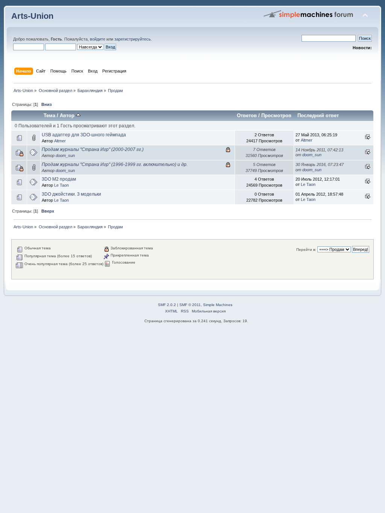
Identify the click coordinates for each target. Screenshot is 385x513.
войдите (97, 39)
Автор (68, 115)
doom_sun (65, 155)
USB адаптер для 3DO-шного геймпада (84, 134)
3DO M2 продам (59, 179)
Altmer (60, 141)
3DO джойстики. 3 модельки (71, 194)
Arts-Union (32, 16)
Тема (49, 115)
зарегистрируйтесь (132, 39)
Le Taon (61, 185)
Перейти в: (306, 249)
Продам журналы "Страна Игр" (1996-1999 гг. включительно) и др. (115, 164)
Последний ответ (318, 115)
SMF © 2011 (190, 305)
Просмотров (276, 115)
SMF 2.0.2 (167, 305)
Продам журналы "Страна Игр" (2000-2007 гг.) (93, 149)
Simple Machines (217, 305)
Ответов (247, 115)
